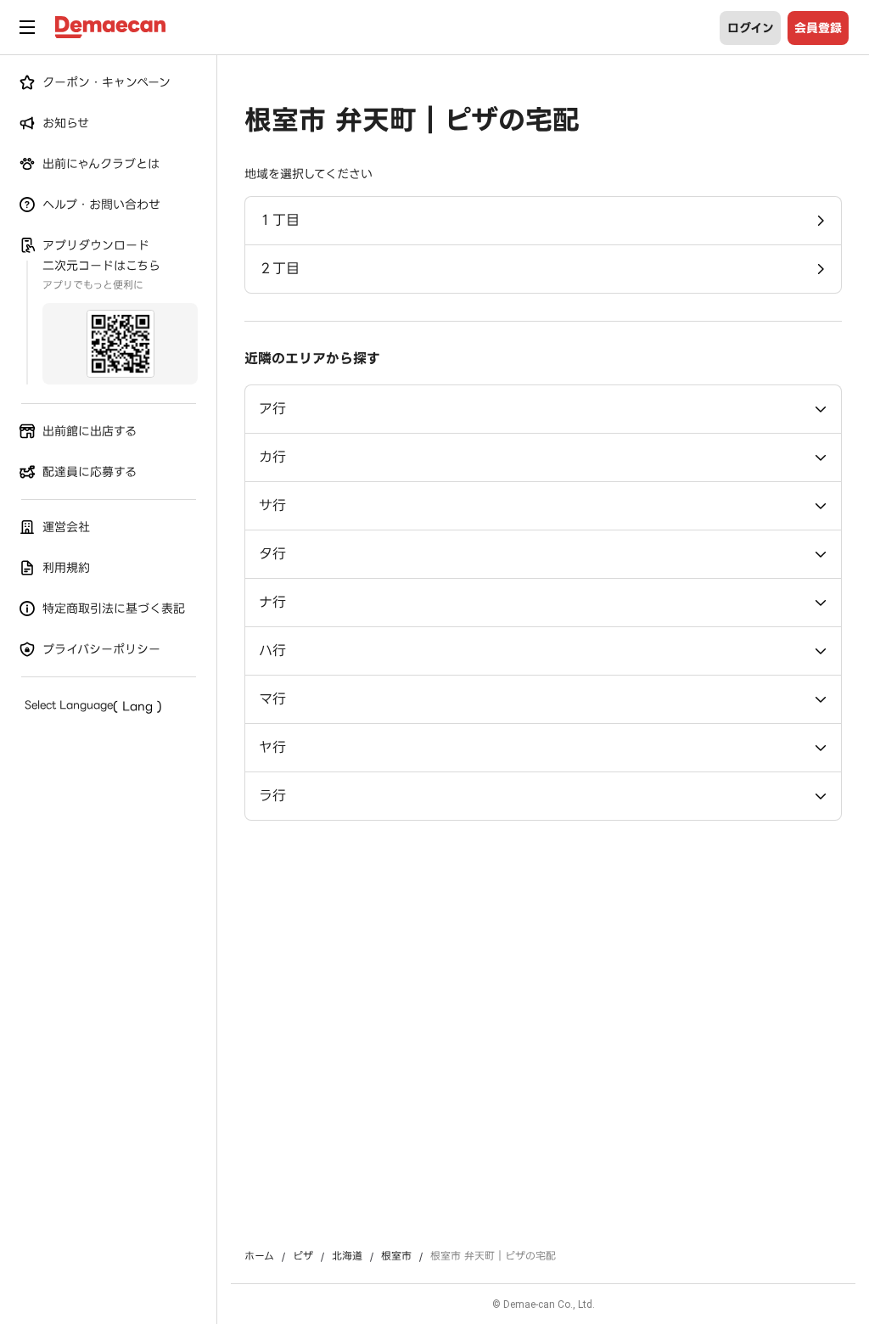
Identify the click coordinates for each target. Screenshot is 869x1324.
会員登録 (818, 28)
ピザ (303, 1256)
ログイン (750, 28)
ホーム (259, 1256)
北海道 (347, 1256)
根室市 (396, 1256)
